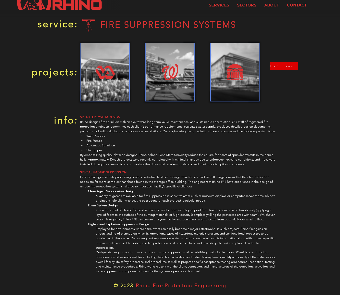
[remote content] (178, 168)
